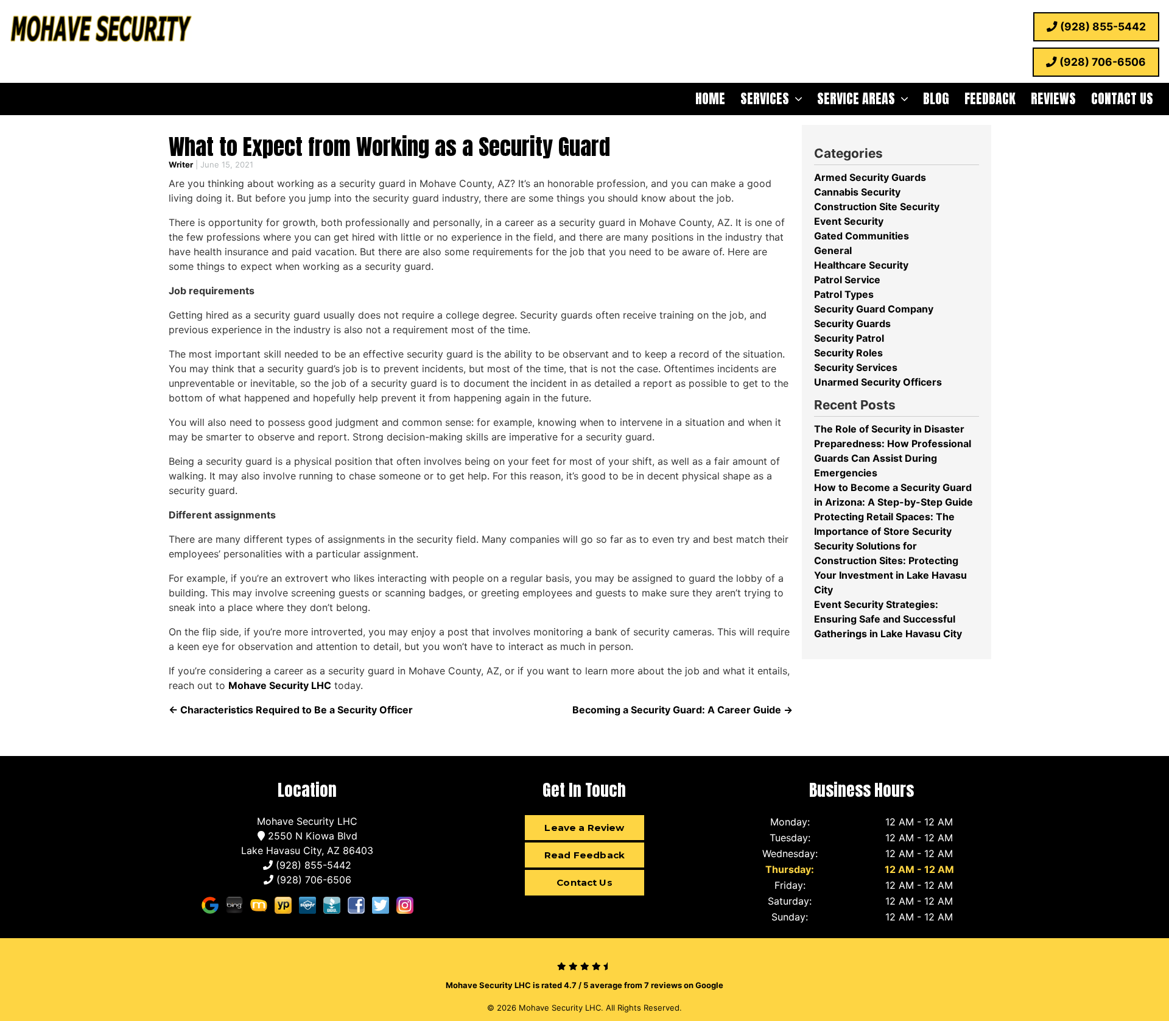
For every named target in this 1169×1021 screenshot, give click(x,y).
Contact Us (1122, 98)
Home (710, 98)
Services (764, 98)
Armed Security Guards (870, 177)
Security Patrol (849, 338)
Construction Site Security (876, 206)
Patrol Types (844, 294)
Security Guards (852, 323)
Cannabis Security (857, 192)
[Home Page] (101, 31)
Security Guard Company (873, 309)
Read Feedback (584, 855)
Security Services (855, 367)
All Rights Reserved (642, 1007)
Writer (181, 164)
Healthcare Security (861, 265)
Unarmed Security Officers (878, 382)
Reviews (1053, 98)
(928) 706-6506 (1101, 61)
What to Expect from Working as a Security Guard (389, 146)
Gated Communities (861, 236)
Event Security (848, 221)
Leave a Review (584, 827)
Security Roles (848, 353)
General (833, 250)
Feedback (990, 98)
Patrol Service (847, 280)
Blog (936, 98)
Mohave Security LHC (279, 685)
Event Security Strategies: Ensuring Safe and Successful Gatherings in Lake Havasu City (888, 619)
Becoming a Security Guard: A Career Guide (682, 710)
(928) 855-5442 (1102, 26)
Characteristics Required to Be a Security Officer (291, 710)
